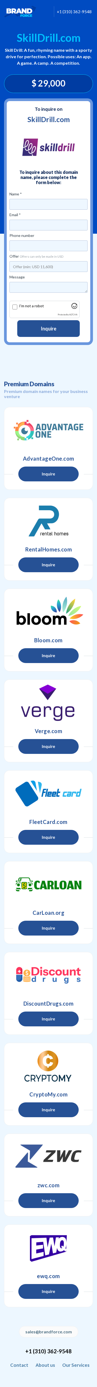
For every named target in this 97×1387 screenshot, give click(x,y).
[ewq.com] (48, 1248)
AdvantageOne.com (48, 458)
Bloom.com (48, 640)
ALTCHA (73, 314)
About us (45, 1365)
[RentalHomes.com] (48, 521)
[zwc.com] (48, 1157)
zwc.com (48, 1185)
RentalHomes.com (48, 549)
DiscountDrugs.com (48, 1003)
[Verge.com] (48, 703)
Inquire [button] (48, 473)
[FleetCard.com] (48, 793)
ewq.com (48, 1276)
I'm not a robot (31, 305)
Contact (19, 1365)
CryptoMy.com (48, 1094)
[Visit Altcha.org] (74, 307)
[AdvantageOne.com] (48, 430)
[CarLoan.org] (48, 884)
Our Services (75, 1365)
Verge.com (49, 731)
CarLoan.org (49, 912)
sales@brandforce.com (48, 1331)
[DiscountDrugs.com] (48, 975)
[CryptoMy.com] (48, 1066)
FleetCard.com (48, 822)
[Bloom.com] (48, 612)
